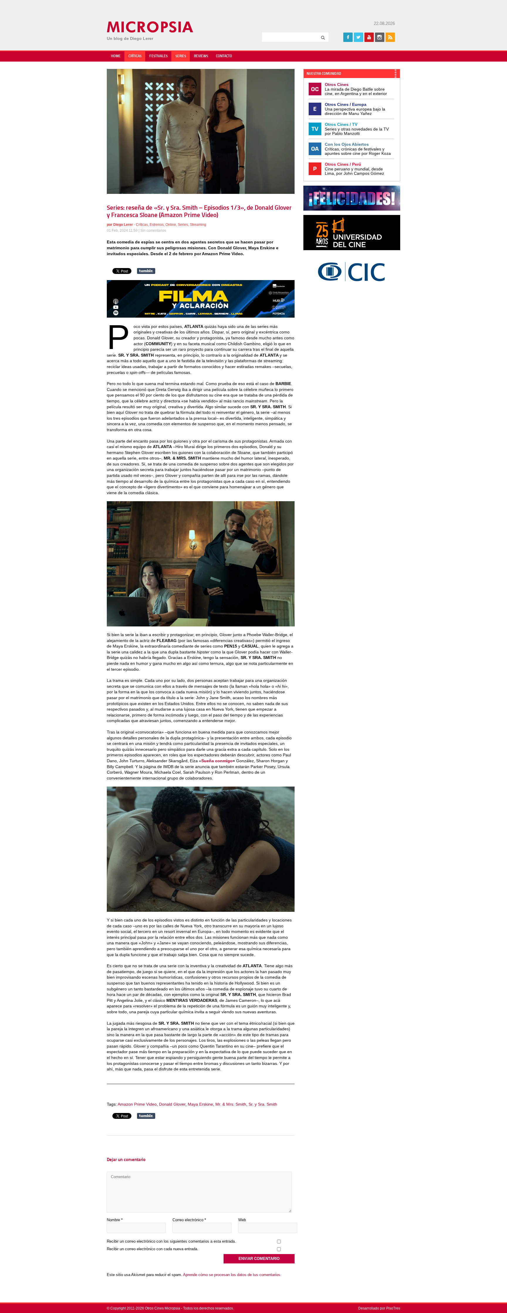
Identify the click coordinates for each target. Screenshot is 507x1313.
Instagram (379, 37)
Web (242, 1220)
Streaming (198, 225)
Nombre (115, 1220)
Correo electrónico (189, 1220)
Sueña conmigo (217, 760)
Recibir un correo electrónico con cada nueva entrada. (152, 1249)
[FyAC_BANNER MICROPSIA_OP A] (201, 316)
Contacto (224, 56)
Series (180, 56)
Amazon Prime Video (137, 1104)
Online (170, 225)
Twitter (358, 37)
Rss (390, 37)
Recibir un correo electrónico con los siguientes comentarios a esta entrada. (171, 1241)
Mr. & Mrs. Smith (230, 1104)
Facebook (348, 37)
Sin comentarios (153, 230)
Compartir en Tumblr (146, 271)
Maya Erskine (200, 1104)
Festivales (158, 56)
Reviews (201, 56)
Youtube (369, 37)
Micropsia (150, 27)
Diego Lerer (123, 225)
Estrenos (157, 225)
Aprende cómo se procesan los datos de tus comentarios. (232, 1275)
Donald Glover (172, 1104)
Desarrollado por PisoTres (379, 1308)
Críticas (135, 56)
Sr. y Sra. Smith (263, 1104)
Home (116, 56)
